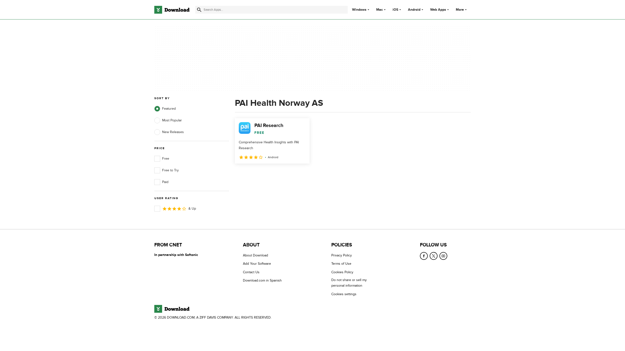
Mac (379, 9)
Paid (165, 182)
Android (414, 9)
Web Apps (438, 9)
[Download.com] (171, 10)
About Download (255, 255)
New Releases (173, 132)
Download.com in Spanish (262, 280)
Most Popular (172, 120)
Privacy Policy (341, 255)
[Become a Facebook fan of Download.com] (424, 256)
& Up (192, 208)
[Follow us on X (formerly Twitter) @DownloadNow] (434, 256)
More (460, 10)
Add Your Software (257, 264)
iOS (395, 9)
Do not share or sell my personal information (349, 283)
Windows (359, 9)
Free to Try (170, 170)
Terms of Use (341, 264)
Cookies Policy (342, 272)
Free (165, 158)
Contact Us (251, 272)
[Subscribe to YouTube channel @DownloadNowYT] (443, 256)
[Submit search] (199, 10)
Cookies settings (343, 294)
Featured (169, 109)
